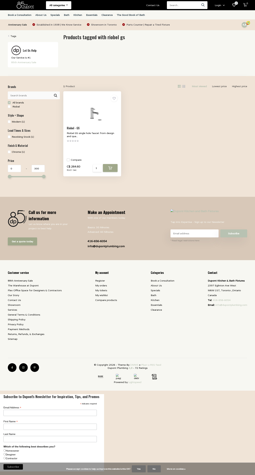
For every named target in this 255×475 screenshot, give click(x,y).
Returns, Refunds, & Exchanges (26, 334)
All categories (57, 5)
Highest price (239, 86)
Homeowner (12, 450)
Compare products (106, 300)
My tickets (101, 290)
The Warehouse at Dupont (23, 285)
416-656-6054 (97, 241)
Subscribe (233, 233)
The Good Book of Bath (131, 14)
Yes (139, 469)
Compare (76, 159)
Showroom (14, 304)
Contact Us (152, 5)
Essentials (91, 14)
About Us (40, 14)
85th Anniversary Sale (23, 62)
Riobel (16, 106)
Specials (55, 14)
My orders (101, 285)
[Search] (203, 5)
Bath (66, 14)
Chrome (18, 151)
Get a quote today (22, 241)
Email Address (12, 407)
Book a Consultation (19, 14)
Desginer (11, 454)
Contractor (11, 458)
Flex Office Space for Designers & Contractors (35, 290)
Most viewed (199, 86)
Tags (13, 36)
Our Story (13, 295)
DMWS (134, 364)
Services (12, 309)
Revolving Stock (23, 136)
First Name (10, 421)
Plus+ (144, 364)
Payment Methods (18, 329)
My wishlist (101, 295)
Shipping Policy (16, 319)
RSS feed (155, 364)
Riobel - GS (73, 128)
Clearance (107, 14)
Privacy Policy (15, 324)
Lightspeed (134, 382)
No (154, 469)
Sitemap (13, 339)
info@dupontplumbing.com (106, 246)
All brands (18, 102)
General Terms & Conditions (24, 314)
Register (100, 280)
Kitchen (77, 14)
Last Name (9, 434)
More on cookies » (176, 469)
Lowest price (219, 86)
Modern (18, 121)
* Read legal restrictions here (185, 240)
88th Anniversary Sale (20, 280)
